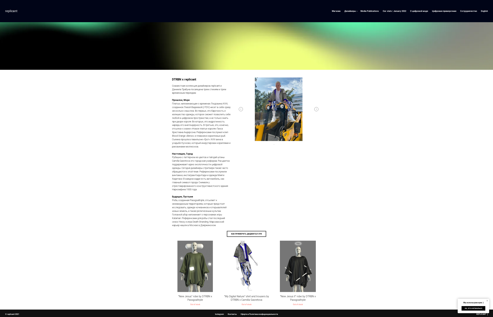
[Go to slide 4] (278, 144)
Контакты (232, 314)
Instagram (219, 314)
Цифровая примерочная (444, 11)
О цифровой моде (419, 11)
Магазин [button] (336, 11)
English (484, 11)
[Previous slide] (241, 109)
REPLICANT (481, 314)
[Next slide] (316, 109)
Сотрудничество (468, 11)
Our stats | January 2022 (394, 11)
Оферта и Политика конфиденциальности (259, 314)
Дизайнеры (350, 11)
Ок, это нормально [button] (473, 308)
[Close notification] (487, 300)
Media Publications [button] (370, 11)
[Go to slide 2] (275, 144)
